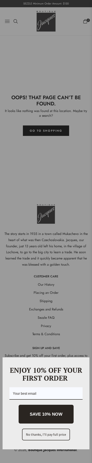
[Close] (84, 362)
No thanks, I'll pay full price (46, 434)
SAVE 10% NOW (46, 414)
